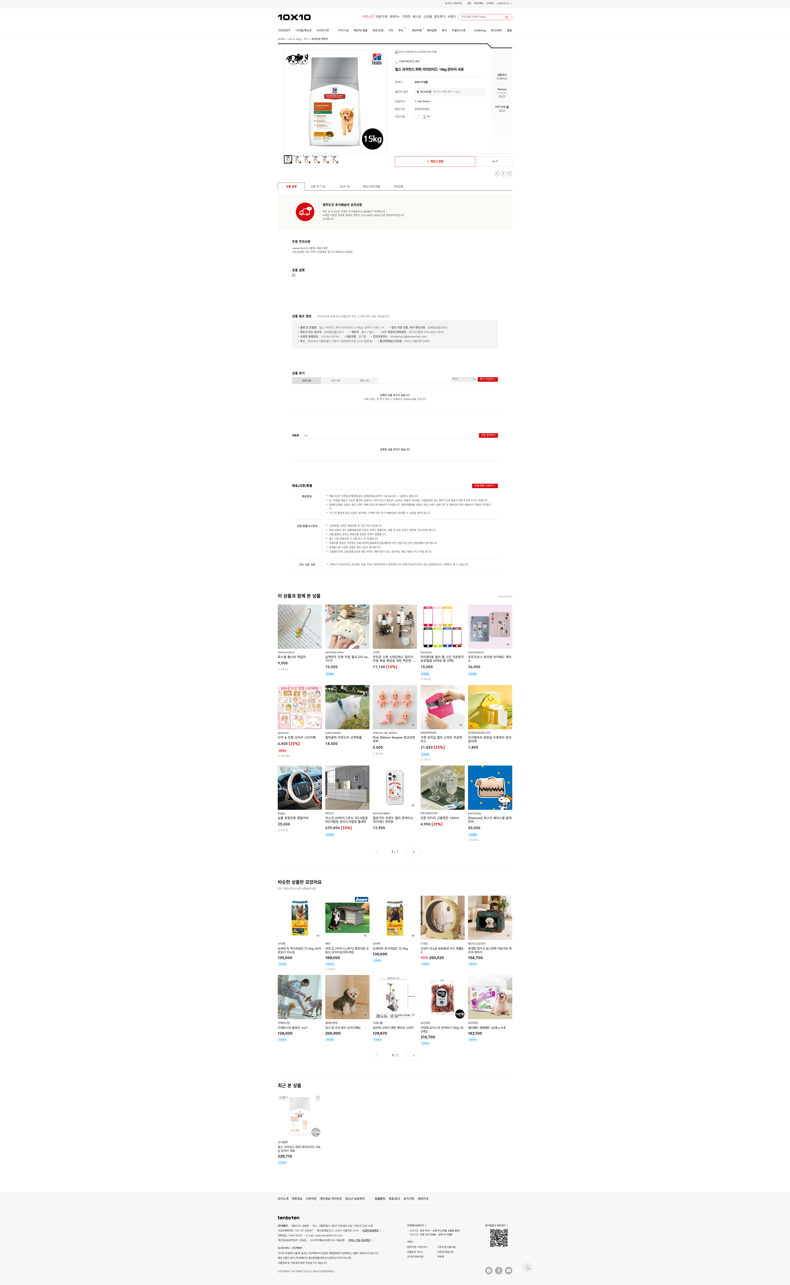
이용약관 (311, 1199)
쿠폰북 (440, 1256)
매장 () (364, 380)
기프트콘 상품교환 (446, 1247)
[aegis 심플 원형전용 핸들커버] (300, 799)
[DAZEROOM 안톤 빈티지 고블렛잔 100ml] (443, 796)
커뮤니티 (368, 17)
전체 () (306, 380)
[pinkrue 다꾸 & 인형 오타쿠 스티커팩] (300, 721)
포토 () (335, 380)
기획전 (406, 17)
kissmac (426, 652)
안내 (458, 92)
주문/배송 (478, 3)
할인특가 (440, 17)
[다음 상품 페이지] (413, 852)
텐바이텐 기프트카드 (417, 1247)
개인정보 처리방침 (331, 1199)
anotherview (334, 652)
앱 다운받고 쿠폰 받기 (495, 1225)
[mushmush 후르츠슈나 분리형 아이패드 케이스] (490, 640)
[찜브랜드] (397, 61)
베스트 (417, 17)
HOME (281, 39)
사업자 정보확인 (370, 1230)
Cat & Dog (294, 39)
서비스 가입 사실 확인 (359, 1240)
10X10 (294, 17)
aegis (282, 813)
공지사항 (409, 1199)
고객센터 (490, 3)
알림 (469, 3)
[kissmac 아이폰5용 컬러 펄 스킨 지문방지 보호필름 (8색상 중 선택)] (443, 643)
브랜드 (452, 17)
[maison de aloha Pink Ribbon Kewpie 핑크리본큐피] (395, 720)
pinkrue (283, 733)
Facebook (503, 173)
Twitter (497, 173)
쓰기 (502, 96)
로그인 (448, 3)
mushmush (476, 652)
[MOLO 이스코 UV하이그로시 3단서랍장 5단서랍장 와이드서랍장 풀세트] (347, 801)
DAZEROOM (429, 813)
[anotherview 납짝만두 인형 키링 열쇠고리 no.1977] (347, 640)
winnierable (381, 813)
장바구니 (503, 4)
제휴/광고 (394, 1199)
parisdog (474, 813)
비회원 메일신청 (445, 1251)
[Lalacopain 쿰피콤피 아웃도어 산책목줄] (347, 716)
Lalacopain (333, 733)
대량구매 (381, 17)
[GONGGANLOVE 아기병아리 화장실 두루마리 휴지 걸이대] (490, 718)
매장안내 (423, 1199)
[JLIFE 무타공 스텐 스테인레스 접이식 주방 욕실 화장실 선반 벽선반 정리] (395, 637)
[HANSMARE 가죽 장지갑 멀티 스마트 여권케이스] (443, 723)
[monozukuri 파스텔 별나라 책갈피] (300, 638)
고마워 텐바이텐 (415, 1256)
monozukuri (286, 652)
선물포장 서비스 (415, 1251)
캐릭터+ (394, 17)
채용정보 (297, 1199)
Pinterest (509, 173)
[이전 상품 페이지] (376, 852)
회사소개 (283, 1199)
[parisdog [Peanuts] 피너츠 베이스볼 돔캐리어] (490, 804)
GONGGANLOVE (479, 733)
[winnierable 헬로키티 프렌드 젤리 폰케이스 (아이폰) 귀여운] (395, 798)
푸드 (306, 39)
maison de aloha (385, 733)
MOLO (329, 813)
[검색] (506, 17)
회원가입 (458, 3)
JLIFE (376, 652)
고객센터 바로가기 (415, 1225)
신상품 (427, 17)
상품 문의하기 (488, 435)
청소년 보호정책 (355, 1199)
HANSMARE (428, 733)
